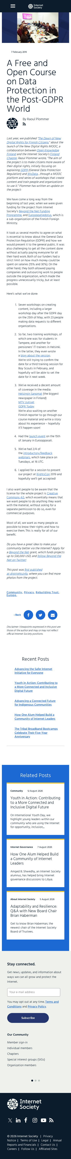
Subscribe (28, 1018)
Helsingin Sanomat (30, 393)
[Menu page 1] (32, 1081)
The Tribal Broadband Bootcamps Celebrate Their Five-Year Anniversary (36, 733)
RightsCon (43, 474)
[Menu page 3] (39, 1081)
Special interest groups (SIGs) (26, 1059)
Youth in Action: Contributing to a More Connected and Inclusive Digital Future (36, 687)
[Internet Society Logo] (24, 1104)
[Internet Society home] (35, 6)
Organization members (21, 1065)
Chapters (13, 1054)
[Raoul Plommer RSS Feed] (24, 124)
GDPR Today (26, 406)
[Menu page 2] (36, 1081)
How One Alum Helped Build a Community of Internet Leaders (35, 717)
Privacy (29, 592)
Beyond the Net (19, 552)
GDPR (24, 170)
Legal (44, 1140)
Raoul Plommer (38, 119)
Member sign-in (17, 1042)
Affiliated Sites (48, 1149)
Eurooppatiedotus (39, 215)
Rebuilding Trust (47, 592)
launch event (37, 436)
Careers (12, 1149)
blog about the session (35, 355)
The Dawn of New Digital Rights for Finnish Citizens (34, 140)
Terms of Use (28, 1140)
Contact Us (48, 1144)
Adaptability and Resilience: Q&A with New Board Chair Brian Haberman (33, 911)
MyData (32, 174)
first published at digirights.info (24, 571)
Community (14, 592)
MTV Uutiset (26, 402)
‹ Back (17, 615)
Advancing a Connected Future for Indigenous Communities (35, 703)
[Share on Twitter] (40, 615)
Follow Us (27, 1149)
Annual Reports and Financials (34, 1142)
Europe (11, 595)
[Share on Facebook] (28, 615)
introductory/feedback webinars (35, 455)
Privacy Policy (37, 1006)
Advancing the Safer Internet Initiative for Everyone (33, 671)
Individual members (19, 1048)
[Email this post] (52, 615)
